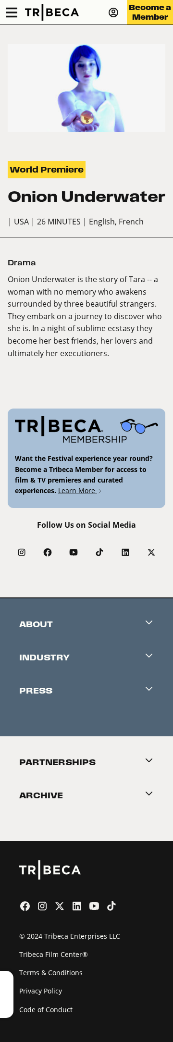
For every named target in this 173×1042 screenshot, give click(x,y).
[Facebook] (47, 552)
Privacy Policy (40, 990)
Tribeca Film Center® (53, 954)
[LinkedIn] (125, 552)
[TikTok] (99, 552)
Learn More (77, 490)
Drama (22, 263)
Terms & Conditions (51, 972)
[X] (151, 552)
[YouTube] (73, 552)
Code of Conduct (46, 1009)
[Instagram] (21, 552)
